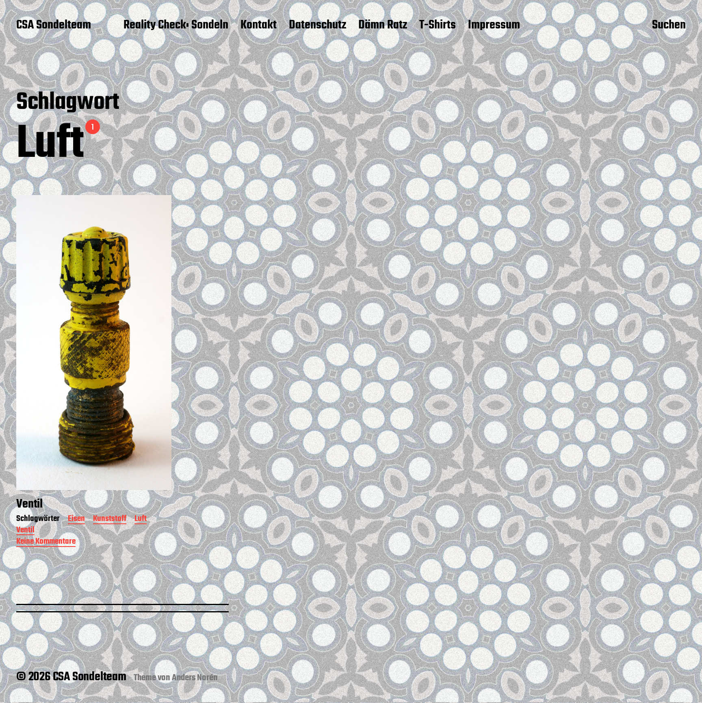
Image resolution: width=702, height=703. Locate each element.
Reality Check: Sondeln (176, 26)
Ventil (25, 531)
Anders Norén (195, 678)
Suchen (669, 25)
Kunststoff (109, 519)
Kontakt (258, 26)
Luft (140, 519)
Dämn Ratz (382, 26)
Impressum (494, 26)
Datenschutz (317, 26)
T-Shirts (437, 26)
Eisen (76, 519)
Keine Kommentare (46, 542)
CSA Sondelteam (53, 26)
